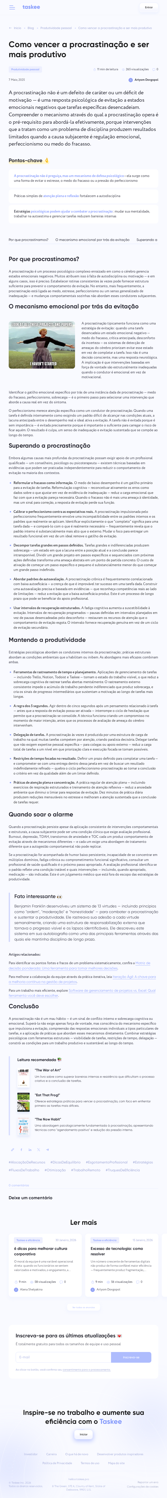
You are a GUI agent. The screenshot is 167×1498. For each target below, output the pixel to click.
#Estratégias (143, 1162)
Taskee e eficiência (28, 1240)
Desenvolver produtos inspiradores (120, 1454)
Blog (31, 28)
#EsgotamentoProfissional (107, 1162)
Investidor (31, 1454)
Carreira (51, 1454)
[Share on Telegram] (47, 1150)
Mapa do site (116, 1463)
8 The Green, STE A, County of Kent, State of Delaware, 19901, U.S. (78, 1488)
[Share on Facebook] (21, 1150)
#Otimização (55, 1170)
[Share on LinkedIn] (30, 1150)
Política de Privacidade (57, 1463)
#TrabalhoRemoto (85, 1170)
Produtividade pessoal (56, 28)
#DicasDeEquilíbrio (65, 1162)
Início (17, 28)
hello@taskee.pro (78, 1479)
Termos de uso (90, 1463)
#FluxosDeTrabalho (24, 1170)
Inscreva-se (131, 1357)
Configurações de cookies (142, 1486)
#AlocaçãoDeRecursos (27, 1162)
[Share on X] (39, 1150)
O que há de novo (76, 1454)
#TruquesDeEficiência (123, 1170)
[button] (12, 7)
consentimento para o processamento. (87, 1369)
